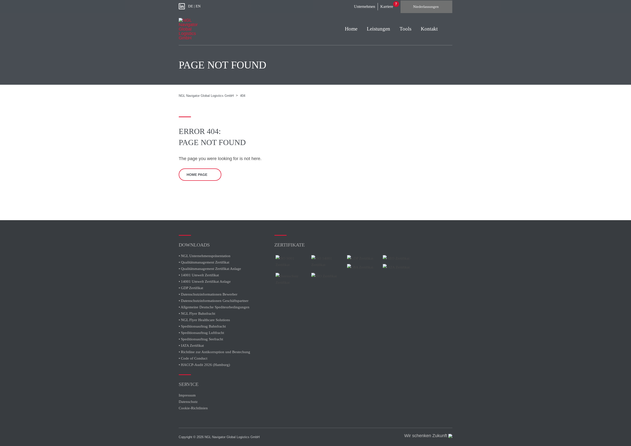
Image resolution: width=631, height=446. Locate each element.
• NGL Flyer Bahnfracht (197, 313)
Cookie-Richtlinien (194, 408)
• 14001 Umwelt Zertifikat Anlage (205, 281)
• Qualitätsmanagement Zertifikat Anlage (210, 269)
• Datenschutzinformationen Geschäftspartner (213, 301)
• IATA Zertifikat (192, 345)
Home (351, 29)
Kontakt (429, 29)
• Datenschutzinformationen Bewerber (208, 294)
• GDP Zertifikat (191, 288)
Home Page (197, 175)
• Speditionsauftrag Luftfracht (201, 333)
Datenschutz (188, 402)
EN (198, 6)
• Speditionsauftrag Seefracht (201, 339)
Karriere (386, 6)
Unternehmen (364, 6)
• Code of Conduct (193, 358)
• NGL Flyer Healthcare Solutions (204, 320)
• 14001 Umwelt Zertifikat (199, 275)
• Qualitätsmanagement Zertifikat (204, 262)
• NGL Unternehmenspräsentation (204, 256)
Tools (405, 29)
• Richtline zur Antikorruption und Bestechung (214, 352)
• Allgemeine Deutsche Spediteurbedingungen (214, 307)
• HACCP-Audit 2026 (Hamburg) (204, 365)
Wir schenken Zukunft (426, 435)
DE (190, 6)
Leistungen (378, 29)
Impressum (187, 395)
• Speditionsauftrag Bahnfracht (202, 326)
